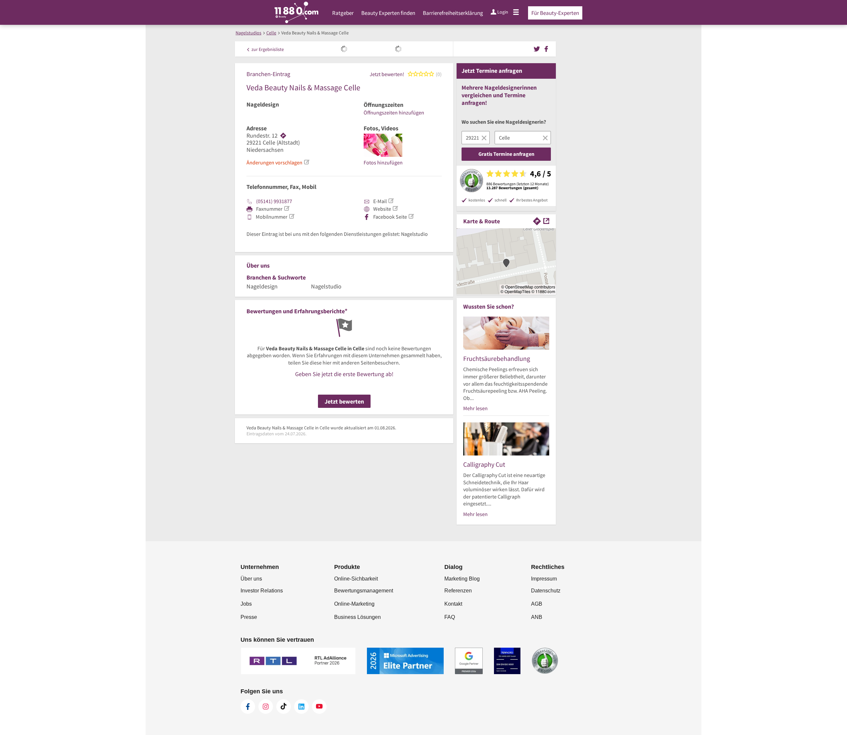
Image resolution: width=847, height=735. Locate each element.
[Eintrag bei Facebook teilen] (546, 48)
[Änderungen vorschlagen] (306, 162)
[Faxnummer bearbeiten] (286, 208)
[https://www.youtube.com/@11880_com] (319, 706)
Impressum (544, 579)
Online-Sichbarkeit (356, 579)
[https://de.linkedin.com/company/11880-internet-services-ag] (301, 706)
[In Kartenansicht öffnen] (546, 220)
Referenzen (458, 590)
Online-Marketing (354, 604)
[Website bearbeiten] (395, 208)
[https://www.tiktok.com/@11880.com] (283, 706)
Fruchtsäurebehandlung (496, 358)
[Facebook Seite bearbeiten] (411, 216)
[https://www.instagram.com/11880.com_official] (265, 706)
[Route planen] (283, 135)
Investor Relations (262, 590)
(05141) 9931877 (274, 201)
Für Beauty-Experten (555, 13)
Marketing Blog (462, 579)
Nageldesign (262, 104)
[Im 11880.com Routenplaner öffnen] (537, 220)
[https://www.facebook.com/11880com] (248, 706)
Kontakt (453, 604)
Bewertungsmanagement (363, 590)
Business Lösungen (357, 617)
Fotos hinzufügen (383, 162)
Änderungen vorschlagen (274, 162)
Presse (249, 617)
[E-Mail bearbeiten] (390, 200)
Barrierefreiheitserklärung (453, 13)
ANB (536, 617)
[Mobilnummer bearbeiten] (291, 216)
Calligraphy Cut (484, 464)
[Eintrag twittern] (538, 48)
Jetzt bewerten (344, 401)
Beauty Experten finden (388, 13)
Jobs (246, 604)
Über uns (251, 579)
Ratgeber (343, 13)
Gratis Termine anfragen (506, 154)
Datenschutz (545, 590)
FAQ (449, 617)
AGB (536, 604)
